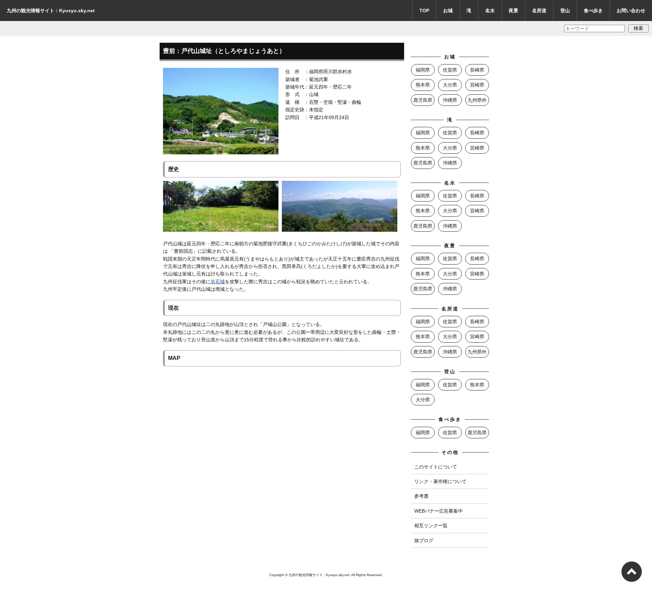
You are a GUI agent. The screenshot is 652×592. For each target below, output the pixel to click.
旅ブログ (423, 540)
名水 (490, 10)
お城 (448, 10)
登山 (565, 10)
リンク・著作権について (440, 481)
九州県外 (477, 100)
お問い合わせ (631, 10)
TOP (424, 10)
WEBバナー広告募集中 (438, 511)
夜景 (513, 10)
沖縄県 (450, 100)
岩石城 (218, 281)
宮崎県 (477, 85)
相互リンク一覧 (431, 525)
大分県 (450, 85)
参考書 (421, 496)
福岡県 (423, 70)
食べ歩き (593, 10)
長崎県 (477, 70)
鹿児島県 (422, 100)
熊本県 (423, 85)
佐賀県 (450, 70)
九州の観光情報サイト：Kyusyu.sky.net (51, 10)
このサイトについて (435, 467)
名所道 (539, 10)
